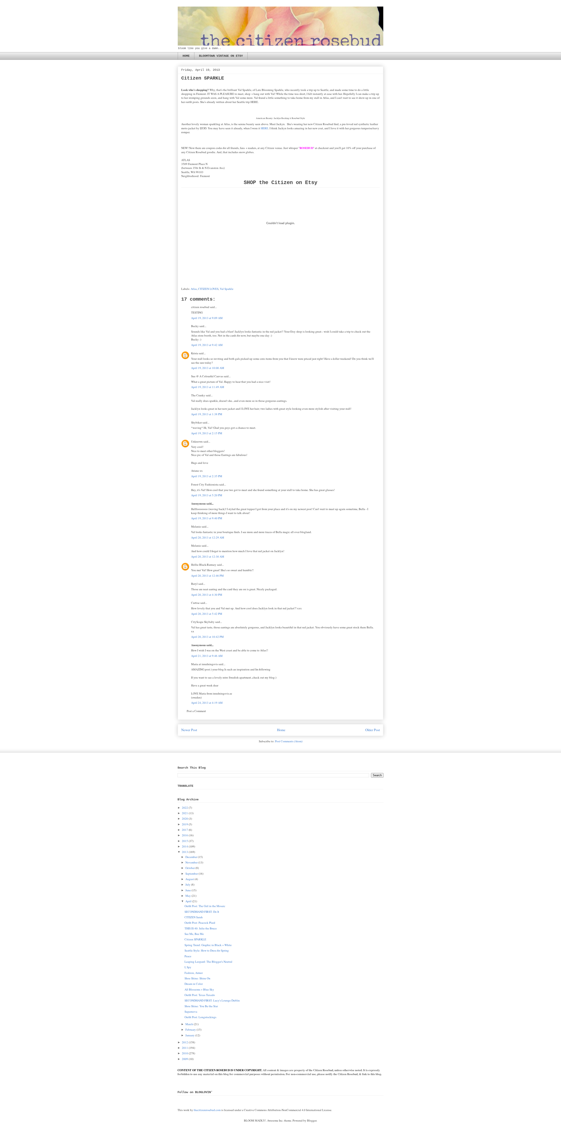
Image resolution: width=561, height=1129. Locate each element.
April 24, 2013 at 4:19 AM (207, 703)
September (191, 874)
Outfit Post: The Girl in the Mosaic (205, 906)
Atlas (194, 289)
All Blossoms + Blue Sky (199, 989)
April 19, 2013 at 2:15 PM (206, 433)
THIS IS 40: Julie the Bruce (201, 928)
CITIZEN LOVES (208, 289)
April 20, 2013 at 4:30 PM (206, 595)
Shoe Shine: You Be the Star (201, 1006)
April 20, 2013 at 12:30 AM (207, 556)
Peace (188, 956)
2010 (185, 1053)
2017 (185, 830)
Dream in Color (194, 984)
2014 (185, 846)
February (190, 1030)
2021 (185, 813)
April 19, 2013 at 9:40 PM (206, 518)
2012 (185, 1042)
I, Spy (188, 967)
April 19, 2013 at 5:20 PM (206, 495)
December (191, 857)
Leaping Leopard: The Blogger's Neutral (208, 962)
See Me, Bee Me (194, 934)
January (190, 1035)
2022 (185, 808)
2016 (185, 835)
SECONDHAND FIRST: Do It (202, 912)
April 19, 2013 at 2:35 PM (206, 476)
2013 (185, 852)
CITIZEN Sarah (194, 917)
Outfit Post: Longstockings (200, 1017)
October (190, 868)
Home (281, 730)
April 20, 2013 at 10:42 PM (207, 637)
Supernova (191, 1012)
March (189, 1024)
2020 (185, 819)
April (188, 901)
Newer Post (189, 730)
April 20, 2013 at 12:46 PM (207, 576)
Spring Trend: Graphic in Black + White (208, 945)
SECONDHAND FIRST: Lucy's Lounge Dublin (212, 1000)
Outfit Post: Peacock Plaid (200, 923)
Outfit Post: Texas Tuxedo (200, 995)
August (189, 879)
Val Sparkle (226, 289)
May (188, 896)
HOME (186, 56)
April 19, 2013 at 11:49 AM (207, 387)
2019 (185, 824)
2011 (185, 1048)
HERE (264, 128)
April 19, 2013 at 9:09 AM (207, 318)
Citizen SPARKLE (195, 939)
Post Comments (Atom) (288, 741)
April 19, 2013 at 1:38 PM (206, 414)
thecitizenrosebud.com (207, 1110)
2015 (185, 841)
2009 (185, 1059)
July (187, 884)
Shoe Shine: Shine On (197, 978)
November (191, 862)
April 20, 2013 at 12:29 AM (207, 537)
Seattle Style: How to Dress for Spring (207, 950)
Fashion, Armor (194, 973)
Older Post (372, 730)
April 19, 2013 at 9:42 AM (207, 345)
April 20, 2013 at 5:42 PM (206, 614)
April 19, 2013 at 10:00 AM (207, 368)
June (188, 890)
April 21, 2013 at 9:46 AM (207, 656)
